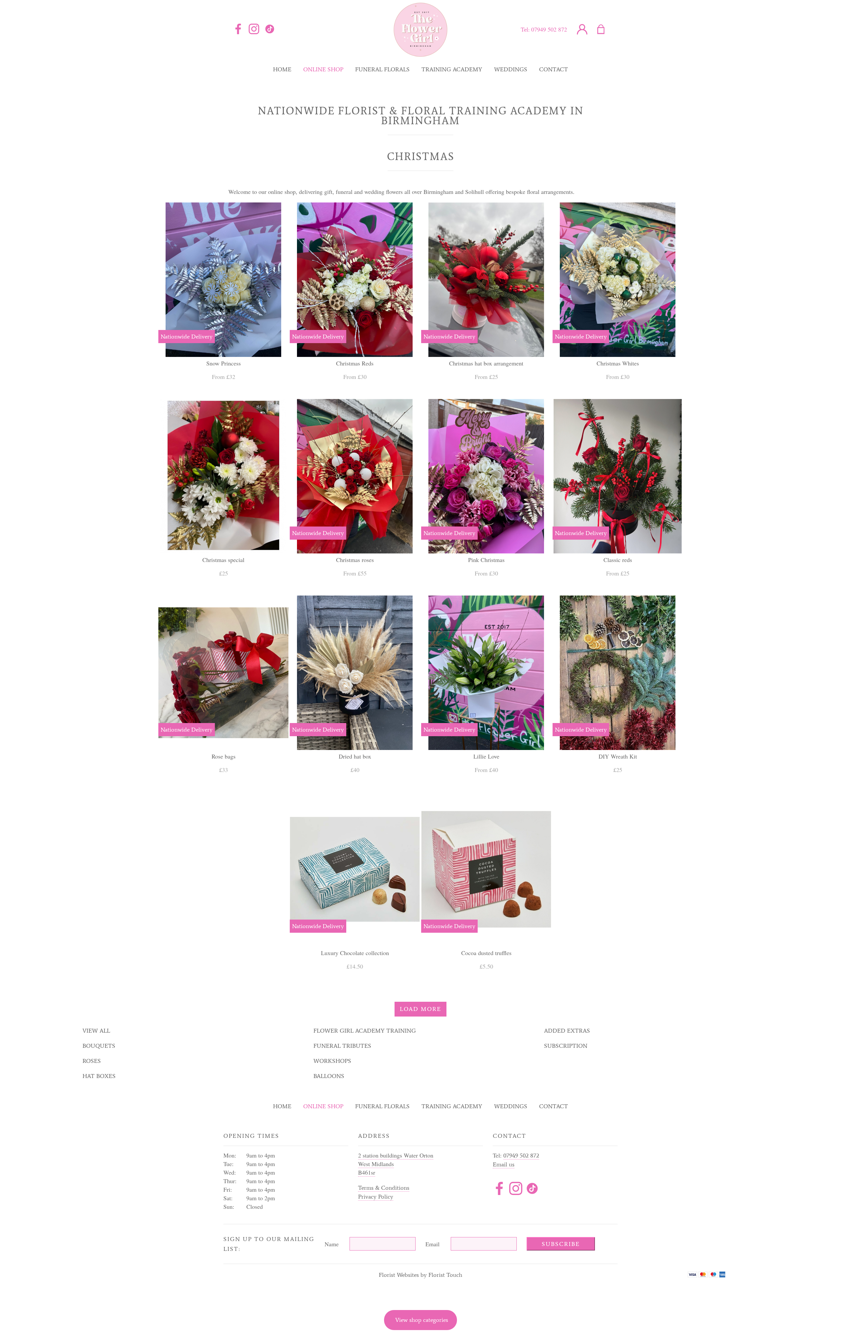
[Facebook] (238, 29)
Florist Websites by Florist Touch (420, 1274)
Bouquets (98, 1045)
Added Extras (567, 1030)
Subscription (565, 1045)
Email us (503, 1164)
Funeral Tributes (342, 1045)
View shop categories (421, 1319)
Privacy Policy (375, 1196)
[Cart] (605, 29)
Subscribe (561, 1244)
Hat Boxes (99, 1076)
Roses (91, 1061)
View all (96, 1030)
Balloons (328, 1076)
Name (332, 1244)
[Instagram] (254, 29)
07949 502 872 (549, 29)
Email (432, 1244)
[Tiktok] (532, 1189)
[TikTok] (270, 29)
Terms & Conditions (383, 1187)
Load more (420, 1009)
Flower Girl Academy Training (364, 1030)
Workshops (332, 1061)
